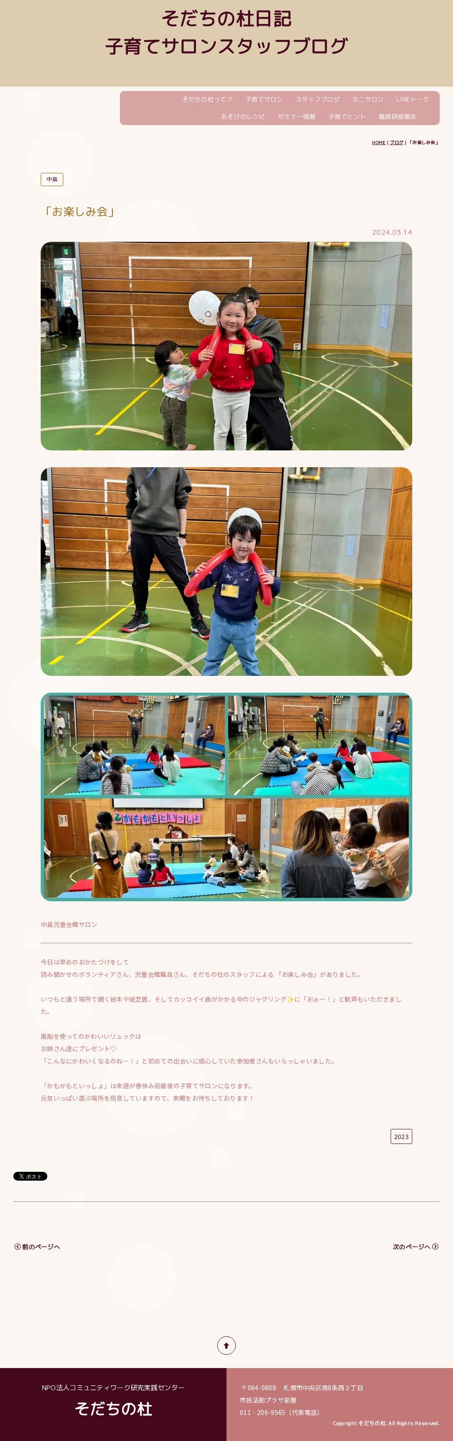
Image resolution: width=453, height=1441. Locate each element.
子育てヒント (347, 116)
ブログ (396, 142)
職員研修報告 (398, 116)
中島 (52, 179)
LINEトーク (412, 99)
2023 (401, 1136)
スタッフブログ (318, 99)
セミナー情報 (297, 116)
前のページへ (41, 1247)
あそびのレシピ (243, 116)
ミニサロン (368, 99)
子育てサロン (264, 99)
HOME (378, 142)
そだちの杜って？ (207, 99)
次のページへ (412, 1247)
